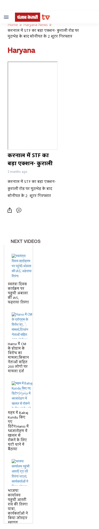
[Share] (11, 210)
